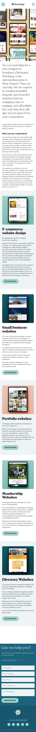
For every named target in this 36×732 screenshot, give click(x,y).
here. (16, 187)
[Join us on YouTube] (18, 724)
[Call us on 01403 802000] (22, 724)
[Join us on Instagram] (13, 724)
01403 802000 (21, 660)
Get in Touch (10, 281)
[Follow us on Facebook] (8, 724)
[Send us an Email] (27, 724)
